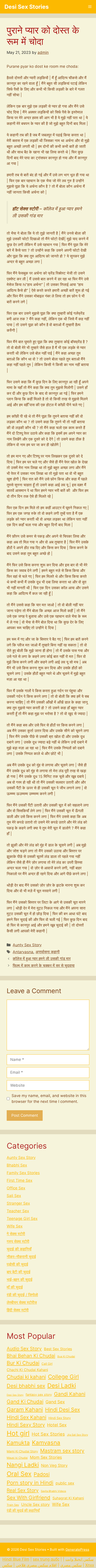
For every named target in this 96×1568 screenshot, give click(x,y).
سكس (7, 1565)
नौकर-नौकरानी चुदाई (21, 1256)
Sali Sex (14, 1195)
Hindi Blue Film (15, 1559)
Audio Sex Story (24, 1348)
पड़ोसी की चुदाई (17, 1264)
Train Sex (13, 1505)
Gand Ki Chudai (25, 1401)
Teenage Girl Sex (22, 1218)
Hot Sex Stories (48, 1434)
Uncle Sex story (35, 1504)
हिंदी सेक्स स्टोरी (18, 1310)
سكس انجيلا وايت (79, 1559)
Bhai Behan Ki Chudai (31, 1356)
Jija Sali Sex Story (77, 1434)
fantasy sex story (39, 1394)
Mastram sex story (62, 1451)
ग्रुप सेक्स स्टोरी (18, 1241)
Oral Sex (19, 1474)
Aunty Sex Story (27, 945)
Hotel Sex (57, 1425)
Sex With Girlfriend (28, 1497)
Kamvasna (46, 1442)
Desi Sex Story (15, 1395)
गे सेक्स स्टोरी (16, 1234)
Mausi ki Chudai (17, 1457)
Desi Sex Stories (26, 6)
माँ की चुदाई (15, 1287)
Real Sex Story (23, 1490)
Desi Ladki (61, 1385)
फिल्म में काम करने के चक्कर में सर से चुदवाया (44, 965)
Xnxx (89, 1565)
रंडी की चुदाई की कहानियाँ (23, 1510)
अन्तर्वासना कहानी (47, 952)
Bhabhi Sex (17, 1165)
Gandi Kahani (69, 1394)
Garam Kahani (25, 1409)
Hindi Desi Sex (62, 1410)
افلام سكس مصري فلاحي (36, 1565)
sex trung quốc (46, 1559)
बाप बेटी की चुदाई (18, 1272)
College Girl (63, 1376)
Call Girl (47, 1363)
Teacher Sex (18, 1211)
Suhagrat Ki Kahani (68, 1498)
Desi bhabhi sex (26, 1386)
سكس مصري (71, 1565)
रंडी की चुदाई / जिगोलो (22, 1295)
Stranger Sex (18, 1203)
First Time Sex (19, 1180)
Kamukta (18, 1442)
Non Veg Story (54, 1465)
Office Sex (16, 1188)
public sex (65, 1483)
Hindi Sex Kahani (26, 1417)
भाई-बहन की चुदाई (19, 1279)
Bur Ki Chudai (23, 1363)
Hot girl (18, 1433)
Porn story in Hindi (30, 1482)
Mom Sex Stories (46, 1457)
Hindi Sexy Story (26, 1425)
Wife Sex (15, 1226)
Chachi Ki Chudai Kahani (27, 1369)
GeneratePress (77, 1549)
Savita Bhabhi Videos (53, 1491)
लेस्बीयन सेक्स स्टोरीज (22, 1302)
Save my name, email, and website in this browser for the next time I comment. (49, 1098)
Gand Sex (55, 1401)
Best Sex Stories (58, 1349)
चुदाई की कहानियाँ (19, 1249)
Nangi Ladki (23, 1464)
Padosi (42, 1474)
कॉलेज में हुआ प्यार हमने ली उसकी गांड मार (42, 958)
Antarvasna (23, 952)
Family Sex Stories (23, 1173)
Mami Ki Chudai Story (22, 1451)
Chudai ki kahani (26, 1377)
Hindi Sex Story (59, 1418)
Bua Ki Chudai (66, 1356)
